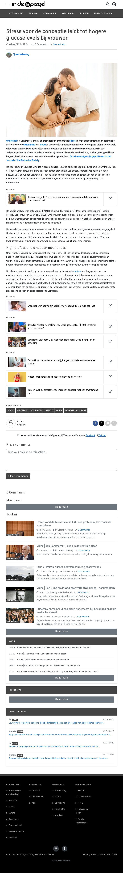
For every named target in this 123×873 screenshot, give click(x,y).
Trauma (33, 13)
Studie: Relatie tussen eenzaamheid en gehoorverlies (69, 567)
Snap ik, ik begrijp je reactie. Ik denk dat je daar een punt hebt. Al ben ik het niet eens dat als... (54, 746)
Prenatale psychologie (75, 410)
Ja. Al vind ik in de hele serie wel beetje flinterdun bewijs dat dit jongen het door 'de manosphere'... (56, 723)
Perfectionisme (16, 831)
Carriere (49, 410)
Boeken (84, 13)
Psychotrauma (83, 785)
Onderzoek (11, 141)
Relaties (12, 837)
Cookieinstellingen (108, 854)
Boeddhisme (35, 785)
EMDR (81, 790)
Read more (61, 507)
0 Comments (41, 44)
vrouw (43, 144)
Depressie (13, 819)
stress (72, 141)
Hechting (12, 800)
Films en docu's (103, 13)
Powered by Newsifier (61, 861)
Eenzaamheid (15, 825)
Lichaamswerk (85, 796)
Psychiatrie (60, 809)
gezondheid (29, 144)
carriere (77, 271)
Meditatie (36, 790)
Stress (11, 410)
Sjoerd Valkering (21, 54)
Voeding (59, 815)
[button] (106, 5)
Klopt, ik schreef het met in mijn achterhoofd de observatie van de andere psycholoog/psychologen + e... (60, 734)
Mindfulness (37, 796)
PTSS (80, 803)
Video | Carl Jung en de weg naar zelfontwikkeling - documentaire (76, 588)
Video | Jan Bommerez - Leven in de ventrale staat (67, 546)
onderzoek (22, 410)
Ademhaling (60, 790)
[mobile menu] (7, 4)
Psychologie (16, 13)
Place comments (18, 476)
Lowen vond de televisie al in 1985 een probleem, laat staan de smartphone (74, 524)
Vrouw (59, 410)
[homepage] (39, 4)
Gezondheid (50, 13)
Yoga (34, 803)
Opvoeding (68, 13)
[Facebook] (64, 849)
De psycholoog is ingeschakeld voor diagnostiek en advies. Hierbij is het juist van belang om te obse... (58, 758)
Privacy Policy (89, 854)
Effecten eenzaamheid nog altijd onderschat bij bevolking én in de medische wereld (76, 610)
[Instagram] (56, 849)
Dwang (11, 813)
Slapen (58, 796)
